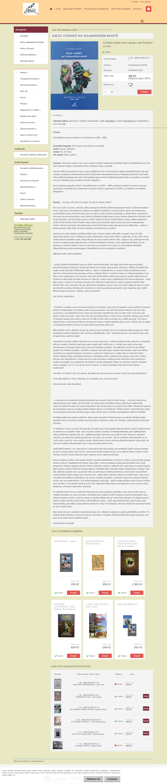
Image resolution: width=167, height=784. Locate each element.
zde (64, 124)
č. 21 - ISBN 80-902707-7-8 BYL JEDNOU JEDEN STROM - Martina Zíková (88, 708)
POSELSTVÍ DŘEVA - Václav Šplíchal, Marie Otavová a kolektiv (127, 543)
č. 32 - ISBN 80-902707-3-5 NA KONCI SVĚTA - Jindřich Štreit (88, 745)
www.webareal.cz (37, 761)
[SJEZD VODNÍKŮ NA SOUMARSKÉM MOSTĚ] (74, 42)
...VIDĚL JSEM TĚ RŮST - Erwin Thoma (98, 605)
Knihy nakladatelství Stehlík (67, 30)
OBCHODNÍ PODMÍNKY (72, 9)
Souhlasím (112, 779)
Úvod (54, 30)
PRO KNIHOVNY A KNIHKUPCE (96, 9)
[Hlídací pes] (130, 84)
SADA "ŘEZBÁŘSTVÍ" (127, 604)
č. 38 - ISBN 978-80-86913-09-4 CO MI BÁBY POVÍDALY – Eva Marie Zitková (88, 721)
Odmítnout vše (93, 779)
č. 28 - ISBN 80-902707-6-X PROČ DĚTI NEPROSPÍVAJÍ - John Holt (88, 684)
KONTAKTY (137, 9)
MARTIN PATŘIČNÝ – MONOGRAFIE (96, 542)
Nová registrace (146, 2)
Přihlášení (135, 2)
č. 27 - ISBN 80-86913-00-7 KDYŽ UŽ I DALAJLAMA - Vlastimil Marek (88, 733)
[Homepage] (51, 9)
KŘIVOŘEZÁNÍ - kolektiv (65, 541)
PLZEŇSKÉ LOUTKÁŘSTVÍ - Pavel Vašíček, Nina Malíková (65, 606)
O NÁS (58, 9)
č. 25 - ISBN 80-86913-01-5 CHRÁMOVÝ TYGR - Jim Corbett (88, 696)
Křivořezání (129, 121)
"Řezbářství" (110, 121)
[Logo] (30, 9)
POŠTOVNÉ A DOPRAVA (120, 9)
